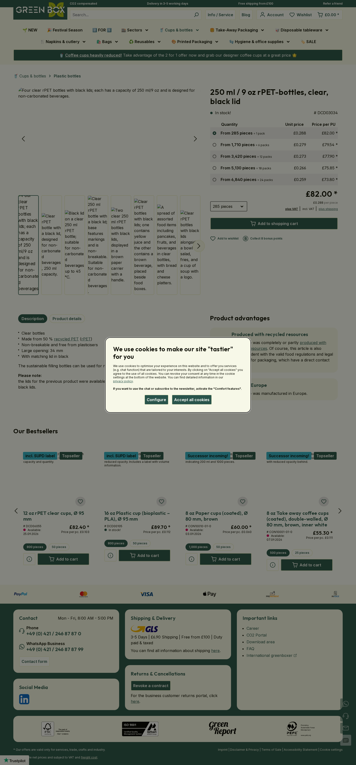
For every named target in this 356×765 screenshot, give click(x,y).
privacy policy (123, 381)
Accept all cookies (191, 399)
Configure (156, 399)
